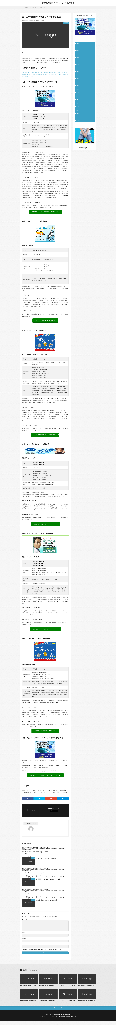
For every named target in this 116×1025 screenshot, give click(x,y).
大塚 (29, 72)
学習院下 (59, 74)
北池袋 (26, 76)
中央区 (77, 47)
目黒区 (77, 103)
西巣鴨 (55, 72)
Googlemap (40, 359)
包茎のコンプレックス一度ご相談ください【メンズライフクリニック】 (45, 775)
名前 (23, 932)
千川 (39, 72)
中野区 (77, 50)
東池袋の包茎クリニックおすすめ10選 (86, 1000)
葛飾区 (77, 113)
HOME (22, 7)
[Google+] (51, 798)
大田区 (77, 71)
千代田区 (78, 57)
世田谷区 (78, 43)
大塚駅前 (29, 74)
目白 (36, 72)
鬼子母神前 (53, 74)
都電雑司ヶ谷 (46, 74)
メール (24, 938)
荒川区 (77, 110)
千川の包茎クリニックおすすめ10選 (47, 1000)
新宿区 (77, 78)
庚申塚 (65, 72)
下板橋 (31, 76)
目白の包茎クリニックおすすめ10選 (28, 1000)
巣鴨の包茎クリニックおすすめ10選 (46, 858)
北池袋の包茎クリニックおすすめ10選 (46, 900)
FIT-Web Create (61, 1016)
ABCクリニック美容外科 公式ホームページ (45, 320)
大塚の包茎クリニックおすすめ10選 (67, 985)
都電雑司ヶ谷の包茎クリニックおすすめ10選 (48, 879)
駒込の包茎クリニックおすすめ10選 (28, 985)
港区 (77, 99)
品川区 (77, 64)
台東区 (77, 61)
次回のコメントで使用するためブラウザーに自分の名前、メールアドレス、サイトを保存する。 (43, 949)
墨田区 (77, 68)
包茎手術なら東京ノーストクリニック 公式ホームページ (45, 629)
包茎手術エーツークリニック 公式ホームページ (45, 730)
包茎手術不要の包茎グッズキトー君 (84, 148)
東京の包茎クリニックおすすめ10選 (58, 3)
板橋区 (77, 85)
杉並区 (77, 82)
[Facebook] (27, 798)
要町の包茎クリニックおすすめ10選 (67, 1000)
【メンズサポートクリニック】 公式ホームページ (45, 434)
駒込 (23, 72)
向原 (34, 74)
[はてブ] (63, 798)
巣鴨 (26, 72)
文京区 (77, 75)
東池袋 (46, 72)
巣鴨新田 (24, 74)
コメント (24, 919)
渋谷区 (77, 96)
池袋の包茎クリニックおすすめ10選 (86, 985)
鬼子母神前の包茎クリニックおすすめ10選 (37, 7)
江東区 (77, 92)
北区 (77, 54)
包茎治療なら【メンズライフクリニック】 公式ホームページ (45, 211)
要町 (42, 72)
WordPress (73, 1016)
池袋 (32, 72)
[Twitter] (39, 798)
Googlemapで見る (42, 114)
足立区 (77, 120)
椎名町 (64, 74)
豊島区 (26, 7)
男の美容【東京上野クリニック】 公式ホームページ (45, 524)
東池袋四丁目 (39, 74)
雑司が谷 (51, 72)
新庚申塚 (60, 72)
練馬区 (77, 106)
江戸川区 (78, 89)
